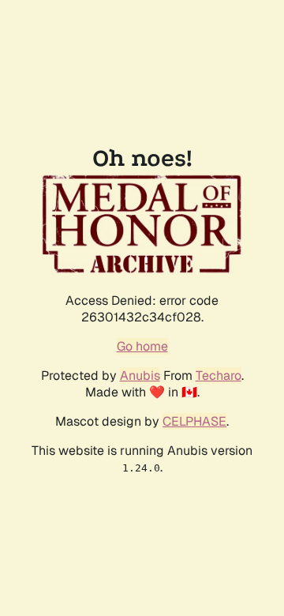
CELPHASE (194, 421)
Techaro (218, 375)
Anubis (140, 375)
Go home (142, 346)
